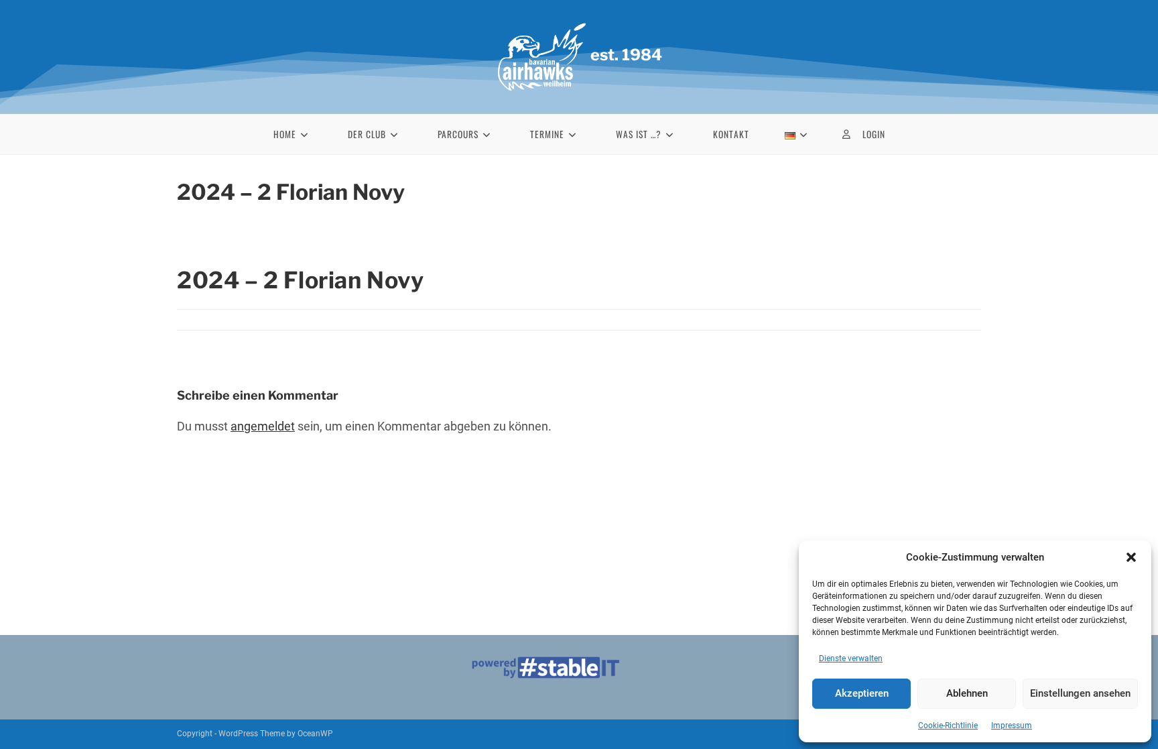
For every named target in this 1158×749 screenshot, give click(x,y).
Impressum (1011, 725)
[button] (1131, 557)
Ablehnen (967, 693)
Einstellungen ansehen (1080, 693)
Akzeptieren (862, 693)
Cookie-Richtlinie (948, 725)
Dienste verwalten (851, 658)
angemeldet (263, 426)
